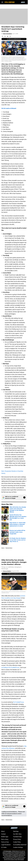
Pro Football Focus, (18, 702)
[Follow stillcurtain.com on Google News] (24, 497)
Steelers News (9, 548)
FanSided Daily (17, 836)
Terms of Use (5, 842)
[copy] (10, 36)
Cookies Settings (18, 847)
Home (2, 548)
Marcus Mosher (7, 571)
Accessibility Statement (20, 844)
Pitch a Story (4, 839)
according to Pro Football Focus (10, 667)
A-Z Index (4, 847)
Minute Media (8, 851)
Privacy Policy (17, 839)
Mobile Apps (4, 836)
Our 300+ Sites (17, 834)
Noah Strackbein (7, 33)
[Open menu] (2, 2)
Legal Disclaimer (6, 844)
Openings (16, 831)
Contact (3, 834)
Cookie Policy (17, 842)
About (3, 831)
